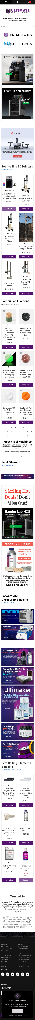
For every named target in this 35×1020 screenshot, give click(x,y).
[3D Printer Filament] (17, 750)
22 (27, 435)
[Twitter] (12, 974)
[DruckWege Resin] (17, 731)
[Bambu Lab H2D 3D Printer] (17, 523)
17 (7, 435)
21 (23, 435)
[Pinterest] (22, 974)
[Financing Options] (17, 476)
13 (19, 431)
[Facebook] (2, 974)
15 (27, 431)
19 (15, 435)
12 (15, 431)
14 (23, 431)
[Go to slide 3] (7, 190)
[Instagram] (17, 974)
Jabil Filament (10, 462)
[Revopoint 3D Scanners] (17, 144)
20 (19, 435)
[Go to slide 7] (13, 190)
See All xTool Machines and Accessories (17, 451)
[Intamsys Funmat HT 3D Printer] (17, 616)
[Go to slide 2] (6, 190)
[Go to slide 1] (5, 190)
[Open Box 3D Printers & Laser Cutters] (17, 675)
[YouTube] (27, 974)
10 (7, 431)
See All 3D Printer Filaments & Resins (12, 770)
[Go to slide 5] (10, 190)
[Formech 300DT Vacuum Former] (17, 632)
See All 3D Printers (7, 170)
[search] (17, 26)
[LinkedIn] (7, 974)
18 (11, 435)
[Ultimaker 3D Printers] (17, 704)
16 (31, 431)
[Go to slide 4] (9, 190)
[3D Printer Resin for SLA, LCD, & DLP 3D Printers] (17, 657)
